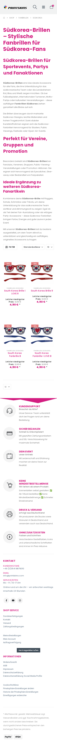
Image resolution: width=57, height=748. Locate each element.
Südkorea (19, 288)
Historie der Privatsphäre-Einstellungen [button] (20, 692)
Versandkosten (10, 718)
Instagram (20, 600)
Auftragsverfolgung (12, 642)
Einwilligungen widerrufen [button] (15, 695)
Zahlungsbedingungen (13, 626)
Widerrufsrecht (10, 662)
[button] (35, 7)
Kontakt (6, 619)
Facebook (6, 600)
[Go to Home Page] (4, 18)
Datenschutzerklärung (13, 672)
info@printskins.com (13, 575)
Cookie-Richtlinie (11, 685)
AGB (5, 665)
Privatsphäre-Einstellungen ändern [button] (18, 688)
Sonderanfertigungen (13, 616)
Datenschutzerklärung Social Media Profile (22, 676)
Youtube (13, 600)
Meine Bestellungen (12, 635)
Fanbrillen (11, 288)
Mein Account (9, 639)
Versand (7, 623)
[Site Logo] (15, 7)
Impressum (8, 669)
